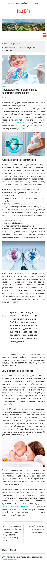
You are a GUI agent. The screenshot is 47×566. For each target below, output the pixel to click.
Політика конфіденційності (18, 3)
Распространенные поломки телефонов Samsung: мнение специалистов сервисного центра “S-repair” (12, 533)
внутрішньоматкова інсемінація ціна (19, 506)
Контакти (36, 3)
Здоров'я (6, 86)
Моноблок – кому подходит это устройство (37, 529)
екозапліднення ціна (20, 122)
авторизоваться (9, 559)
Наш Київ (23, 11)
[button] (44, 35)
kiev (8, 97)
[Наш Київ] (23, 30)
